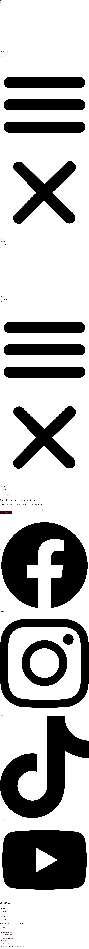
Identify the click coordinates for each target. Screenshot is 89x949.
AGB (4, 927)
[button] (44, 148)
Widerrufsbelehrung (7, 934)
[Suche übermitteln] (2, 512)
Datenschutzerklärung (8, 929)
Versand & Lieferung (7, 932)
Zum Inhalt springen (4, 0)
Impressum (5, 930)
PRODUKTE (5, 51)
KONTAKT (5, 56)
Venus (4, 53)
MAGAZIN (5, 55)
